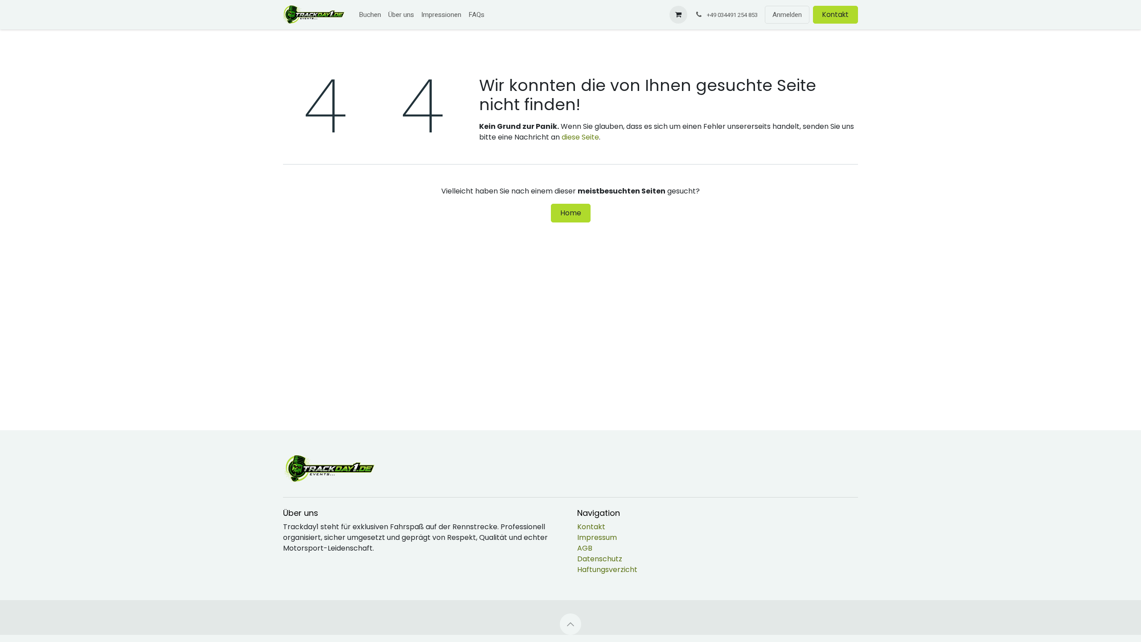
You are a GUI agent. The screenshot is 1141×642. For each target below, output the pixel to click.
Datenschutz (599, 559)
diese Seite (580, 137)
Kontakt (835, 14)
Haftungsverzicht (607, 569)
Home (570, 213)
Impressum (597, 537)
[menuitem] (370, 15)
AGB (584, 548)
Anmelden (787, 15)
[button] (570, 624)
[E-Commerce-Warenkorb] (678, 15)
